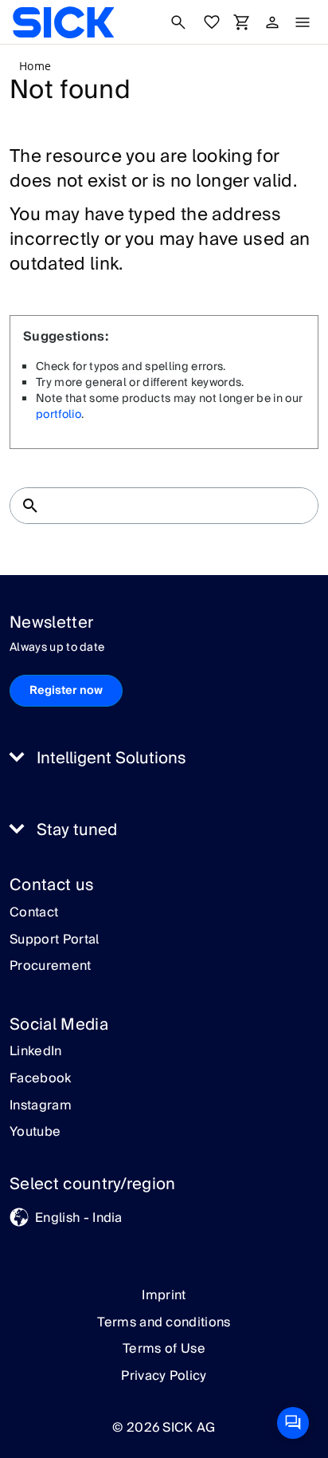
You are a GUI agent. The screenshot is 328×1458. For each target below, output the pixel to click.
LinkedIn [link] (36, 1052)
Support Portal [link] (54, 940)
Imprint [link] (163, 1295)
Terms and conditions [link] (163, 1322)
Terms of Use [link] (164, 1349)
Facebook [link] (41, 1079)
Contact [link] (34, 913)
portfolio (58, 414)
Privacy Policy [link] (163, 1376)
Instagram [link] (41, 1106)
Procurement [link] (51, 966)
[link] (63, 22)
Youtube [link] (35, 1132)
